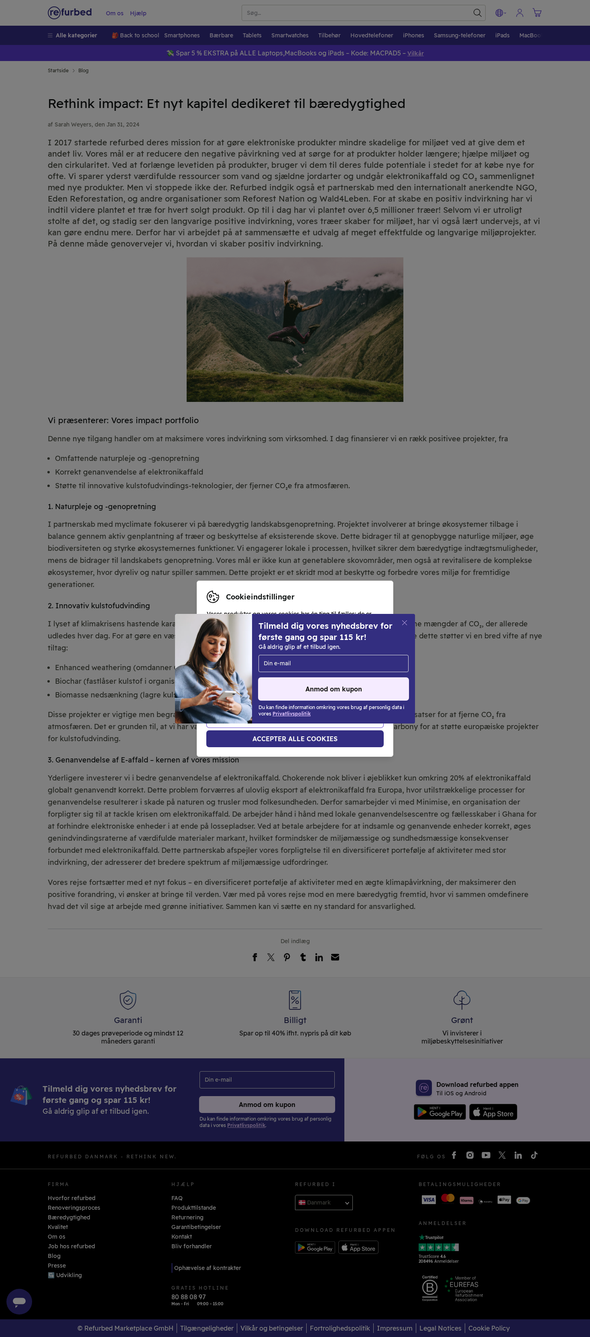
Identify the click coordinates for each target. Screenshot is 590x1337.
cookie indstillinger (233, 673)
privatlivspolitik (315, 673)
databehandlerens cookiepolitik (251, 681)
